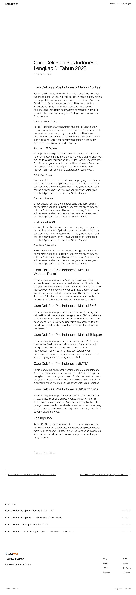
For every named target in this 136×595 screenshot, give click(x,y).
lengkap (46, 453)
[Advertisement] (68, 30)
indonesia (38, 453)
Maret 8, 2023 (126, 511)
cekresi (49, 74)
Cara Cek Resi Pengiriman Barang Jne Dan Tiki (29, 510)
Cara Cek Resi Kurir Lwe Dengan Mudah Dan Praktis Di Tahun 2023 (39, 531)
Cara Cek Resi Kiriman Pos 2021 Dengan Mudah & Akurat (32, 474)
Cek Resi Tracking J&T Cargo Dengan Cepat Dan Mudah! (104, 474)
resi (53, 453)
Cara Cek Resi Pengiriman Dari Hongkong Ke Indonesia (33, 517)
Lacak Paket (11, 3)
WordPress (127, 589)
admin (43, 74)
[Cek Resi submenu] (118, 3)
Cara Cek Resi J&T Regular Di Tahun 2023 (26, 524)
